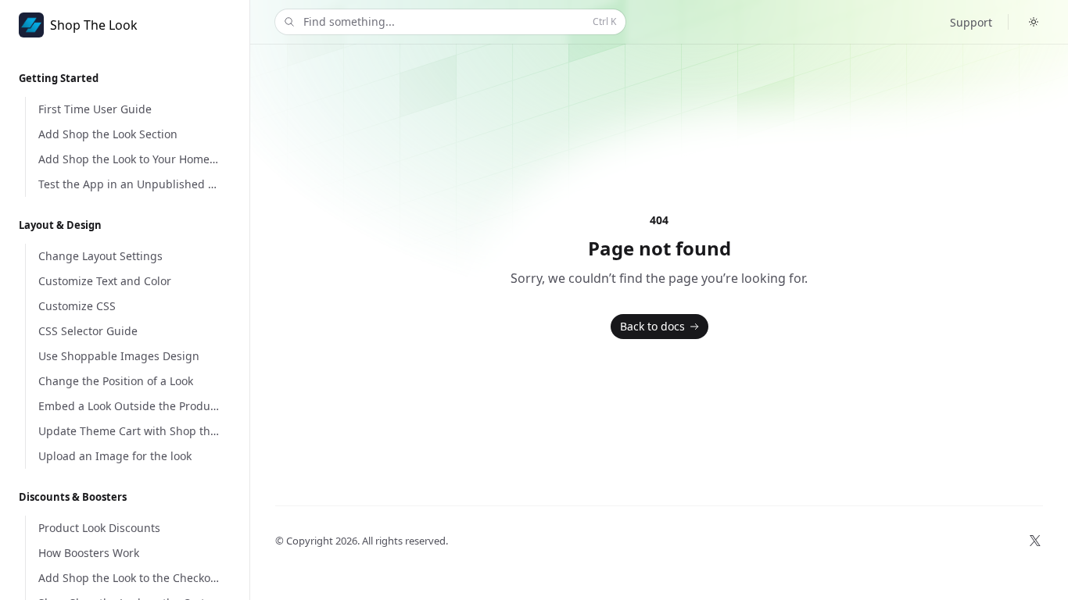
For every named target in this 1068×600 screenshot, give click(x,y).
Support (971, 22)
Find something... (459, 21)
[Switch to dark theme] (1033, 21)
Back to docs (652, 326)
